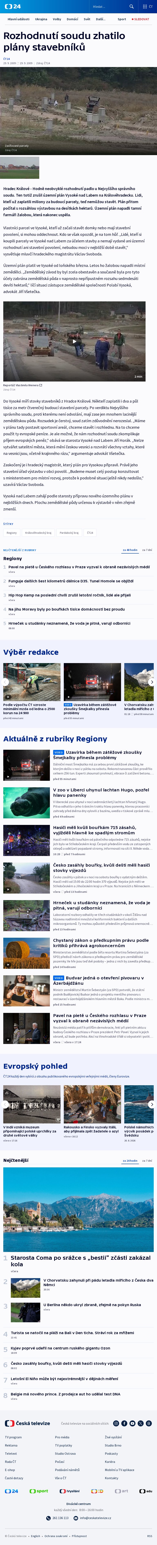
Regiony (12, 533)
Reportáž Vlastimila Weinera (20, 385)
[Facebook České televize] (124, 1423)
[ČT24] (13, 6)
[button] (74, 341)
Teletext (11, 1453)
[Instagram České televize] (116, 1423)
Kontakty (111, 1478)
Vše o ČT (61, 1478)
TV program (13, 1437)
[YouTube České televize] (132, 1423)
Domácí (72, 19)
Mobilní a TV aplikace (119, 1470)
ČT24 (6, 59)
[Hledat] (131, 6)
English (35, 1536)
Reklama (11, 1445)
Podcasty (111, 1453)
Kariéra (110, 1462)
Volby (57, 19)
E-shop (10, 1470)
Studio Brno (113, 1445)
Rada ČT (10, 1462)
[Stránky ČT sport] (39, 1491)
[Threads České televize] (149, 1423)
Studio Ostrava (65, 1453)
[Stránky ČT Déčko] (97, 1491)
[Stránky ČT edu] (145, 1491)
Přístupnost (79, 1536)
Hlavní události (18, 19)
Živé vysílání (113, 1437)
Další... (100, 19)
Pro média (62, 1437)
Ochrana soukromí (56, 1536)
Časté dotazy (14, 1478)
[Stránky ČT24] (11, 1491)
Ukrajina (41, 19)
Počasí (59, 1462)
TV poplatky (63, 1445)
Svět (87, 19)
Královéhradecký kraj (38, 533)
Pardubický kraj (69, 533)
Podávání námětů (67, 1470)
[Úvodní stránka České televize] (28, 1423)
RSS (149, 1536)
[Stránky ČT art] (121, 1491)
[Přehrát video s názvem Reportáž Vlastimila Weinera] (74, 341)
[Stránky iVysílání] (70, 1491)
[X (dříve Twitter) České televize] (140, 1423)
